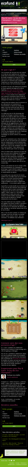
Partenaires (23, 463)
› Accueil (3, 13)
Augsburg (16, 50)
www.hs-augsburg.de (12, 377)
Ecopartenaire (5, 54)
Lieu (3, 50)
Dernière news (6, 56)
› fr (22, 7)
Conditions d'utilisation (21, 464)
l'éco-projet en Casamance (19, 358)
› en (19, 7)
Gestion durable (18, 52)
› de (26, 7)
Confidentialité (11, 464)
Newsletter (11, 463)
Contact (17, 463)
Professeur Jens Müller (20, 54)
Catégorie (4, 52)
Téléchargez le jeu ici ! (7, 220)
